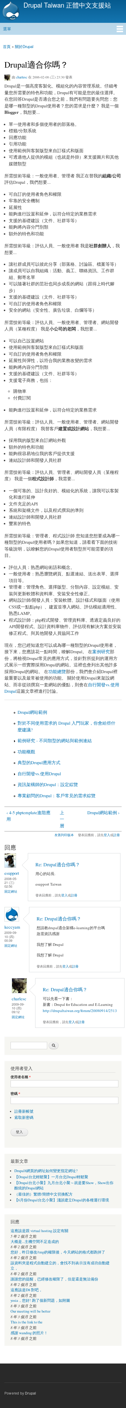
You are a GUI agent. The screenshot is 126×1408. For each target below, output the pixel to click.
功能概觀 (26, 751)
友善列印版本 (64, 834)
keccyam (12, 927)
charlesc (21, 77)
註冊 (116, 834)
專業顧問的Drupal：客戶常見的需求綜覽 (57, 795)
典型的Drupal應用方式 (39, 762)
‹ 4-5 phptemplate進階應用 (28, 816)
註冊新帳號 (23, 1111)
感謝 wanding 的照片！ (29, 1332)
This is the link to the (26, 1322)
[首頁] (10, 11)
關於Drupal (24, 46)
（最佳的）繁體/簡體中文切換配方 (43, 1194)
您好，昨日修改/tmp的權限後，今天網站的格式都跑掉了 (58, 1252)
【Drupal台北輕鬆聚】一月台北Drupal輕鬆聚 (51, 1176)
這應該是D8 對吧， (26, 1289)
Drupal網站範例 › (103, 812)
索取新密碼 (23, 1117)
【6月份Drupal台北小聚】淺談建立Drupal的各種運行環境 (61, 1200)
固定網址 (10, 891)
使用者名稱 (21, 1077)
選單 (7, 29)
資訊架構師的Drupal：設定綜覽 (48, 784)
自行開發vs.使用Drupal (39, 773)
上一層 (62, 819)
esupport (11, 873)
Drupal (30, 1392)
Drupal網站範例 (32, 712)
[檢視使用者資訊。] (10, 866)
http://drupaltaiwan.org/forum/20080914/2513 (80, 1010)
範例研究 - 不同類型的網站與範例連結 (55, 740)
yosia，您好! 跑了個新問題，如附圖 (40, 1300)
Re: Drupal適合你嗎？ (57, 864)
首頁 (7, 46)
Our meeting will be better (30, 1311)
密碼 (15, 1093)
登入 (107, 834)
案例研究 (101, 651)
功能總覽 (57, 671)
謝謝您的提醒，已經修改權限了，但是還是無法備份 (54, 1279)
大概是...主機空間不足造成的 (35, 1241)
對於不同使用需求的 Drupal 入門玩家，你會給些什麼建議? (66, 726)
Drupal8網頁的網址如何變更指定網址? (46, 1170)
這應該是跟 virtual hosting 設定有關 (39, 1230)
